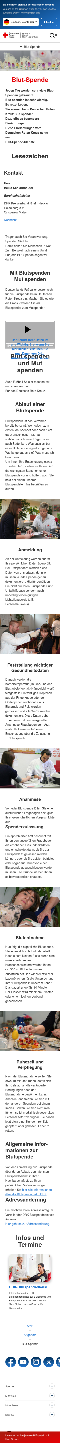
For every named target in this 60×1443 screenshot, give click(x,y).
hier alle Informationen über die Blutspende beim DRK (28, 1191)
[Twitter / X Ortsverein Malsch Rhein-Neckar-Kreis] (48, 1362)
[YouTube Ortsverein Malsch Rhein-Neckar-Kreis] (23, 1362)
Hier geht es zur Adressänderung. (27, 1223)
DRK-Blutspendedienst (28, 1286)
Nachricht (10, 219)
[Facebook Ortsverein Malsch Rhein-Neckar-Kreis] (10, 1362)
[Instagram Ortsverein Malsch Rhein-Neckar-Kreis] (36, 1362)
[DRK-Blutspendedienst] (30, 1268)
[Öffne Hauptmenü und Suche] (53, 36)
